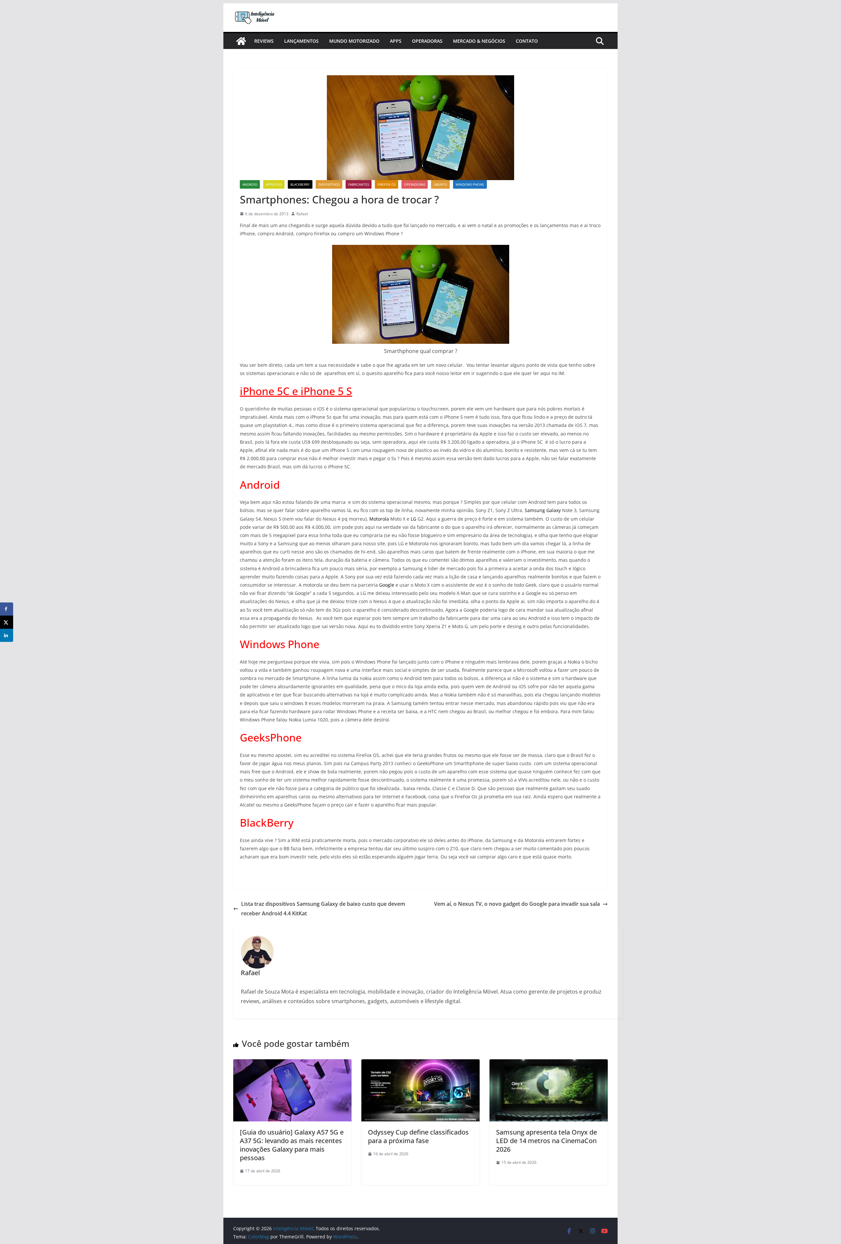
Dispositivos (329, 184)
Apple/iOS (274, 184)
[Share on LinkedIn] (6, 635)
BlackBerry (300, 184)
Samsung (535, 510)
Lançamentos (301, 41)
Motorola (379, 519)
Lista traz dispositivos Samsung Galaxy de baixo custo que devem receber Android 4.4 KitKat (323, 908)
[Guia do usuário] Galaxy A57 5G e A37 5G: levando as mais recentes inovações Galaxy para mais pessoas (292, 1145)
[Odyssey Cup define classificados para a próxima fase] (420, 1064)
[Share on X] (6, 622)
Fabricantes (358, 184)
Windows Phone (470, 184)
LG (413, 519)
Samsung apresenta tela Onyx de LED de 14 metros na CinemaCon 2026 (546, 1141)
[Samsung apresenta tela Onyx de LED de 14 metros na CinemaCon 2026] (548, 1064)
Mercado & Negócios (479, 41)
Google (386, 585)
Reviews (264, 41)
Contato (527, 41)
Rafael (302, 214)
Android (249, 184)
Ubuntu (440, 184)
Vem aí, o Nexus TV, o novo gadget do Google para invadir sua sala (517, 903)
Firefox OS (386, 184)
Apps (395, 41)
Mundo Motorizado (354, 41)
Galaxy (553, 510)
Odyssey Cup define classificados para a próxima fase (418, 1136)
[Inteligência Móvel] (241, 41)
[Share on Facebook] (6, 609)
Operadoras (427, 41)
